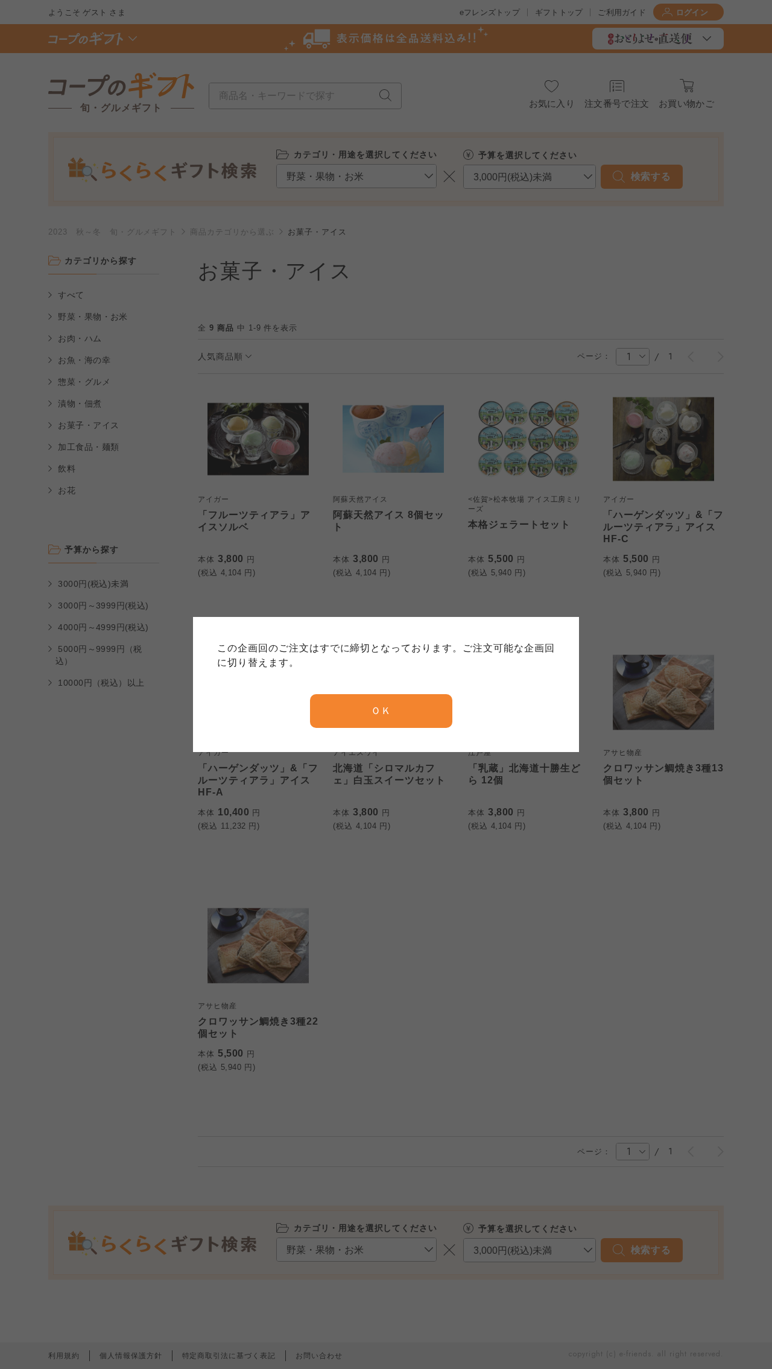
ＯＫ (381, 711)
